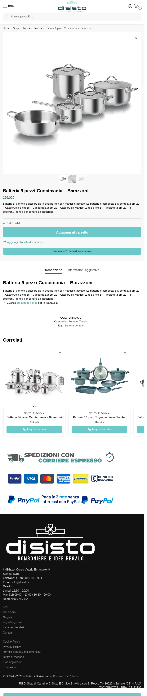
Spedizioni (10, 667)
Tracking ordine (12, 662)
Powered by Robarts (66, 676)
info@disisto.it (20, 582)
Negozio (8, 617)
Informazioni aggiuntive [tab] (83, 270)
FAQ (6, 606)
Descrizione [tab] (53, 270)
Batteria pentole (74, 325)
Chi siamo (9, 612)
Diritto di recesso (13, 656)
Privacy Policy (12, 646)
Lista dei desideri (13, 627)
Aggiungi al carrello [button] (34, 429)
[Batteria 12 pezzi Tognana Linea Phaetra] (99, 378)
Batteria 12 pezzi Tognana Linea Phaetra (99, 417)
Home (6, 28)
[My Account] (130, 6)
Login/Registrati (12, 622)
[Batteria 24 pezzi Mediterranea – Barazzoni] (34, 378)
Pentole (37, 28)
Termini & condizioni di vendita (21, 651)
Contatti (7, 632)
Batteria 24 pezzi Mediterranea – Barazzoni (34, 417)
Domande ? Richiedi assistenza (72, 251)
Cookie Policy (11, 641)
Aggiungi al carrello (72, 232)
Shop (16, 28)
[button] (136, 6)
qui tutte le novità (27, 302)
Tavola (26, 28)
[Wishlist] (60, 353)
